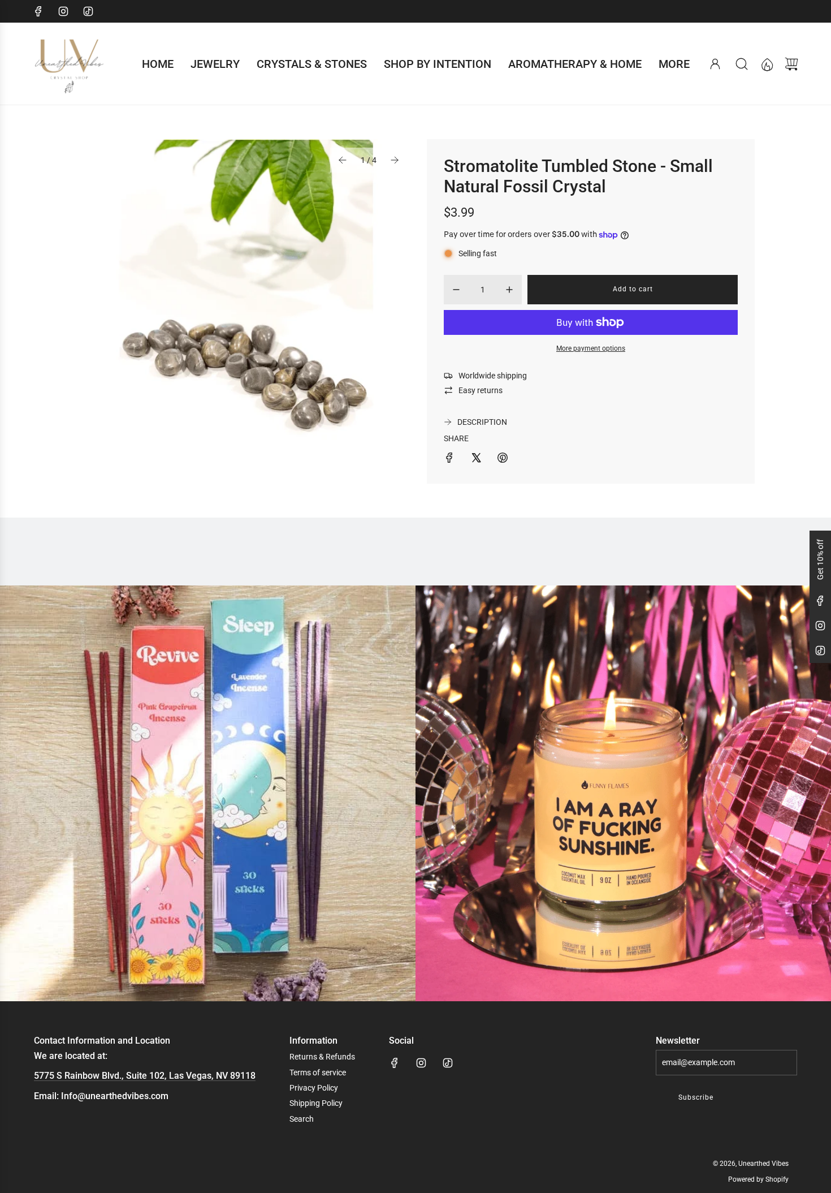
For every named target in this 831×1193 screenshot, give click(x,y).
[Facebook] (38, 11)
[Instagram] (63, 11)
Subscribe (695, 1097)
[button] (342, 160)
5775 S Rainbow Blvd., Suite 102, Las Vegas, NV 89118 (145, 1075)
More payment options (590, 348)
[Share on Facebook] (449, 459)
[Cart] (791, 63)
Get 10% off (820, 559)
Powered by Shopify (758, 1179)
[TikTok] (88, 11)
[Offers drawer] (766, 63)
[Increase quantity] (509, 289)
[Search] (741, 63)
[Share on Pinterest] (502, 459)
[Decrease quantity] (456, 289)
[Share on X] (476, 459)
